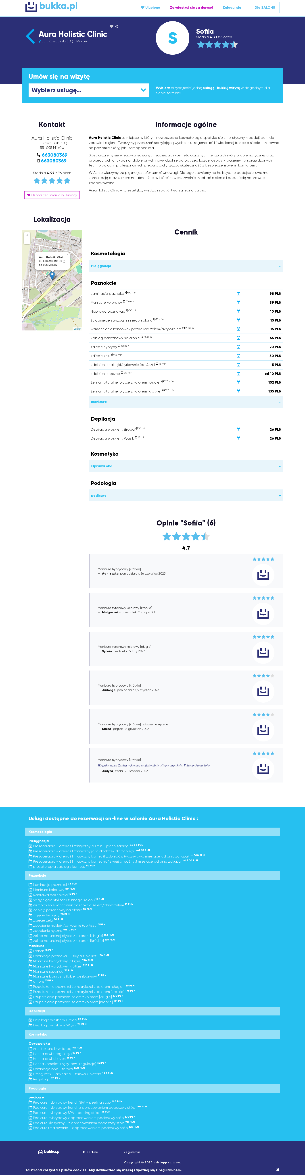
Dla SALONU (265, 7)
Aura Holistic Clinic (73, 34)
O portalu (90, 1152)
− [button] (27, 241)
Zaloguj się (232, 7)
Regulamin (131, 1152)
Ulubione (152, 7)
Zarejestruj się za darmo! (191, 7)
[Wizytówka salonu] (30, 44)
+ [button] (27, 235)
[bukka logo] (49, 1152)
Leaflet (77, 328)
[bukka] (68, 7)
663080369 (54, 155)
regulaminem (170, 1170)
